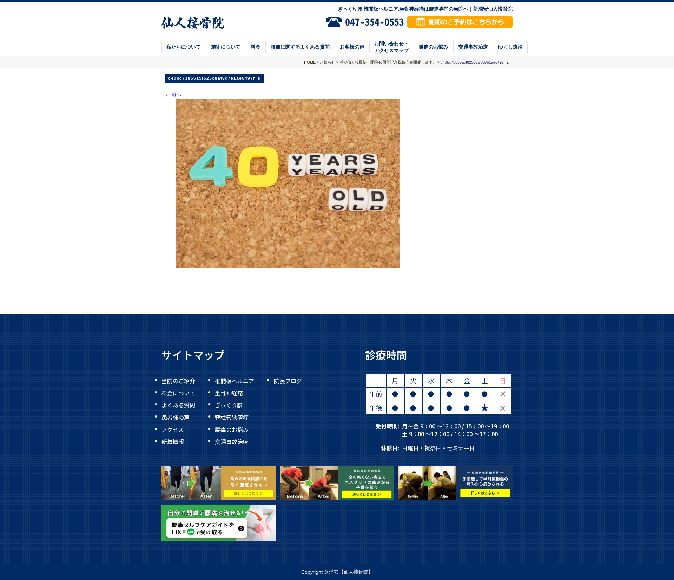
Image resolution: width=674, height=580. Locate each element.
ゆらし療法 (510, 47)
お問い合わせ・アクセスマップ (391, 47)
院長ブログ (288, 380)
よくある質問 (178, 405)
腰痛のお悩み (433, 47)
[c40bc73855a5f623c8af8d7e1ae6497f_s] (288, 183)
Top (645, 558)
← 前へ (173, 94)
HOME (310, 62)
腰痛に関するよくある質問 (300, 47)
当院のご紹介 (178, 380)
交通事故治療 (473, 47)
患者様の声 (175, 417)
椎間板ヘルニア (234, 380)
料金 (255, 47)
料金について (178, 392)
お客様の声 (352, 47)
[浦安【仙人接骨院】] (192, 22)
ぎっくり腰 (229, 405)
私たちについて (183, 47)
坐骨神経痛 (229, 392)
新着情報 (172, 441)
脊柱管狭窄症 (232, 417)
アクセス (172, 429)
